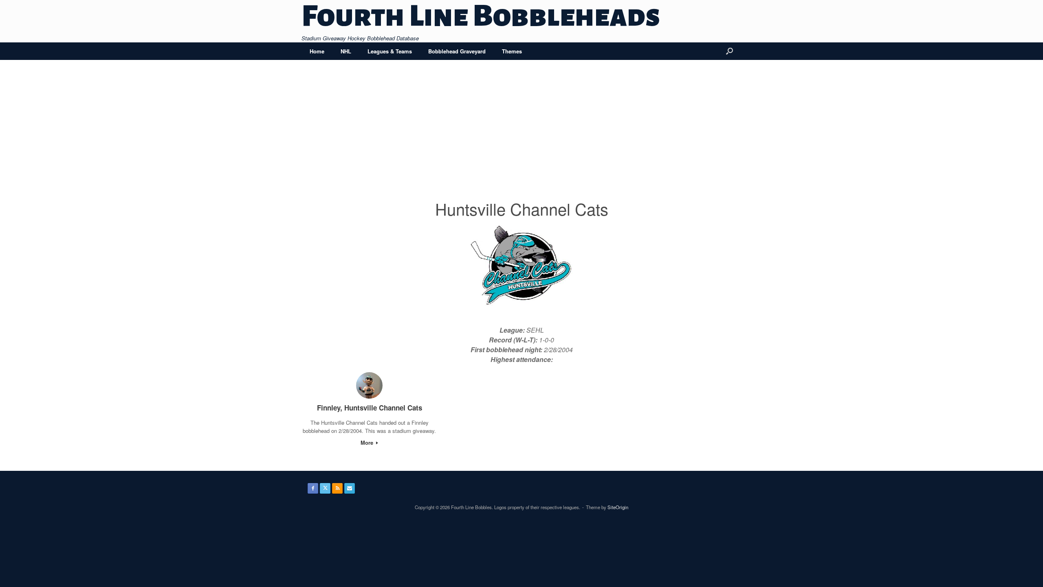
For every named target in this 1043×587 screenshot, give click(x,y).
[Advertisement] (521, 135)
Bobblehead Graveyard (457, 51)
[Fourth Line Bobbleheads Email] (349, 488)
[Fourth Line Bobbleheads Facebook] (313, 488)
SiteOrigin (617, 507)
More (368, 442)
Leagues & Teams (389, 51)
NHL (346, 51)
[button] (729, 51)
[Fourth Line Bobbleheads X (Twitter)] (325, 488)
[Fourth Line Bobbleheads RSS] (337, 488)
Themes (512, 51)
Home (317, 51)
